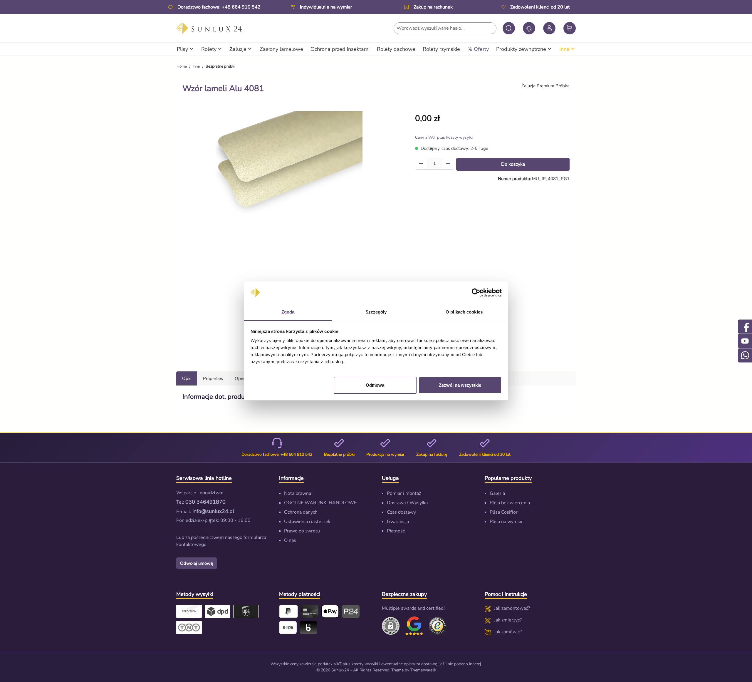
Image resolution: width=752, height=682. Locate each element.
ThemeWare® (423, 670)
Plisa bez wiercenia (510, 503)
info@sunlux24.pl (213, 511)
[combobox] (445, 28)
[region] (293, 233)
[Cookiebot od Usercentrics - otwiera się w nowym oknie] (476, 292)
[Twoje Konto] (549, 28)
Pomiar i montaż (404, 493)
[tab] (186, 378)
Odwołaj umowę (196, 563)
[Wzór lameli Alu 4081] (289, 162)
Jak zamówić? (508, 632)
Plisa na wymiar (506, 521)
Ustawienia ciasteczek (307, 521)
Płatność (396, 531)
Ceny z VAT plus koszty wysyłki (444, 137)
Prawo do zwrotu (302, 531)
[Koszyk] (569, 28)
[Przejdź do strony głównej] (209, 28)
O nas (290, 540)
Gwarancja (398, 521)
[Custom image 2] (437, 626)
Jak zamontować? (512, 608)
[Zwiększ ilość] (448, 164)
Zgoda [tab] (288, 311)
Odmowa (375, 385)
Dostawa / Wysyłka (407, 503)
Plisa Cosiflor (504, 512)
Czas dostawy (401, 512)
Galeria (497, 493)
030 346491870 (205, 501)
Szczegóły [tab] (376, 311)
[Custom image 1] (414, 625)
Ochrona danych (301, 512)
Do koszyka (513, 164)
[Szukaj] (509, 28)
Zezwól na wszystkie (460, 385)
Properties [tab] (213, 378)
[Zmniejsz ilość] (421, 164)
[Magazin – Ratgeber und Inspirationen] (529, 28)
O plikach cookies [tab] (464, 311)
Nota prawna (297, 493)
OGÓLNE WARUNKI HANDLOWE (320, 503)
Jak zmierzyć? (508, 620)
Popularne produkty (508, 478)
